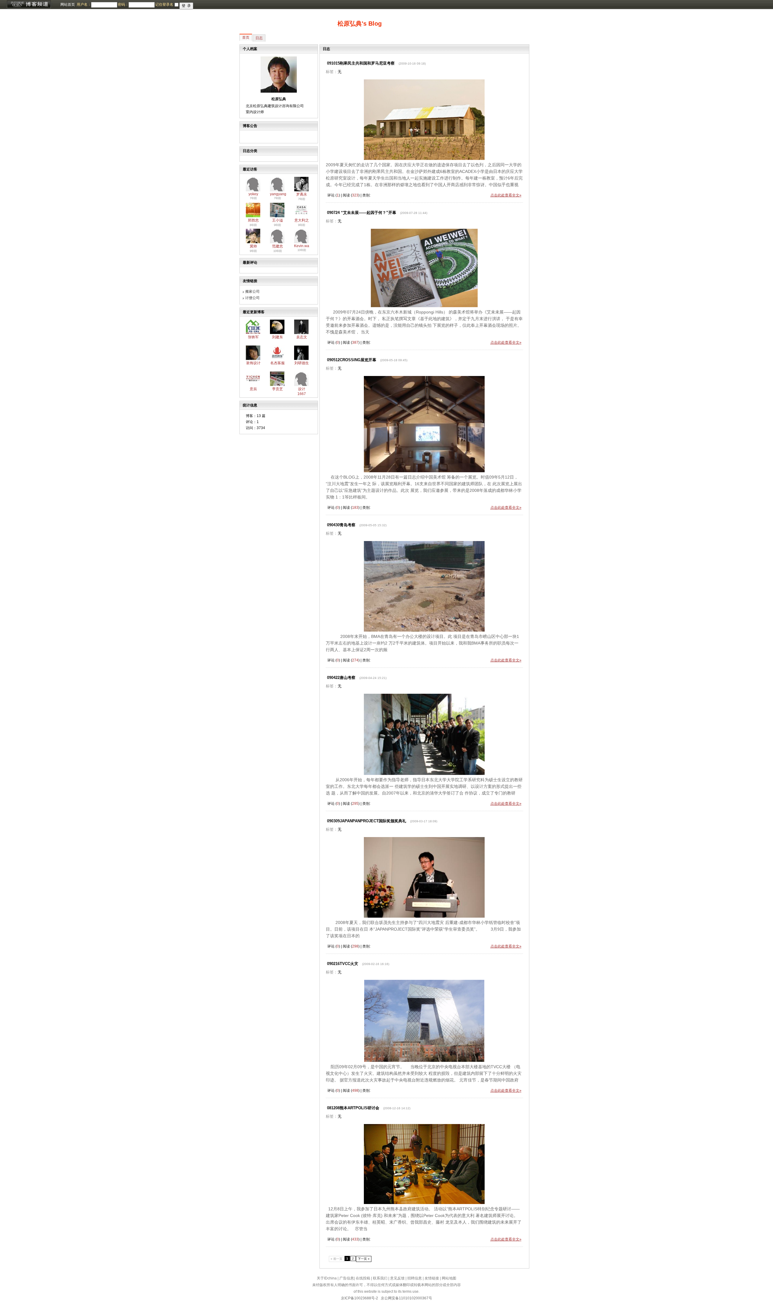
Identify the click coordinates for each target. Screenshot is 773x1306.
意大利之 (301, 220)
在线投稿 (363, 1278)
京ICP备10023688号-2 (359, 1298)
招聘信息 (414, 1278)
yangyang (278, 194)
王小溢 (277, 220)
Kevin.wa (301, 246)
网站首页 (67, 4)
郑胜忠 (253, 220)
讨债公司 (252, 298)
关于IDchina (327, 1278)
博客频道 (29, 4)
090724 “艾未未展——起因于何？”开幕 (361, 212)
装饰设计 (253, 363)
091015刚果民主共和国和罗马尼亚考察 (361, 63)
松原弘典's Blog (360, 23)
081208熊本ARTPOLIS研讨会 (353, 1108)
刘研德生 (301, 363)
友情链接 (432, 1278)
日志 (259, 38)
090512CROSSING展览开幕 (351, 360)
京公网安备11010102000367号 (406, 1298)
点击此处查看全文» (505, 195)
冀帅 (253, 246)
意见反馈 (397, 1278)
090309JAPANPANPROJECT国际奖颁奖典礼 (366, 821)
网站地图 (449, 1278)
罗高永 (301, 194)
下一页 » (364, 1258)
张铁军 (253, 337)
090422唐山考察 (341, 677)
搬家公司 (252, 291)
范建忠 (277, 246)
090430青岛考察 (341, 525)
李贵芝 (277, 389)
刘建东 (277, 337)
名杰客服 (277, 363)
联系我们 (380, 1278)
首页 (245, 37)
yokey (253, 194)
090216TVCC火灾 (342, 963)
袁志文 (301, 337)
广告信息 (346, 1278)
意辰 (253, 389)
